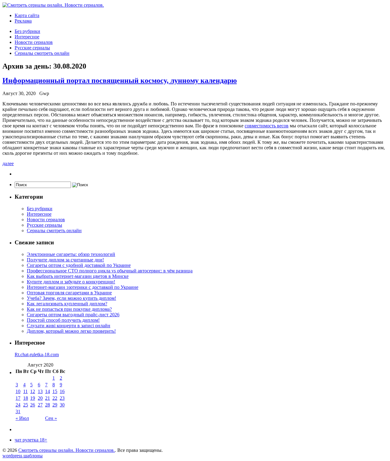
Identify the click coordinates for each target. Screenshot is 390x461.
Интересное (27, 36)
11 (25, 391)
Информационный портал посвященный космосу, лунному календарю (119, 80)
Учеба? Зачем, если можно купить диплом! (71, 298)
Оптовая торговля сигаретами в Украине (69, 292)
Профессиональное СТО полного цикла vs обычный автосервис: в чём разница (110, 270)
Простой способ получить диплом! (63, 320)
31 (18, 411)
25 (25, 404)
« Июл (22, 418)
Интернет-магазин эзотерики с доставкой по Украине (82, 287)
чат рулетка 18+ (31, 439)
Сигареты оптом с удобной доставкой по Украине (79, 265)
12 (32, 391)
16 (62, 391)
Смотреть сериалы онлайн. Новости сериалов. (66, 450)
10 (18, 391)
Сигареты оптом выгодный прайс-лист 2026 (73, 314)
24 (18, 404)
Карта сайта (27, 15)
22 (54, 398)
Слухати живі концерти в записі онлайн (68, 325)
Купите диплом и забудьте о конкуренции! (71, 281)
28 (47, 404)
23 (62, 398)
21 (47, 398)
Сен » (51, 418)
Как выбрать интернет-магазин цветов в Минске (78, 276)
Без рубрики (27, 31)
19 (32, 398)
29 (54, 404)
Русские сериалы (32, 47)
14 (47, 391)
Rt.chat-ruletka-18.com (37, 354)
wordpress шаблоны (22, 455)
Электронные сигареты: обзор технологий (71, 254)
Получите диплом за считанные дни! (65, 259)
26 (32, 404)
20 (40, 398)
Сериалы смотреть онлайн (42, 53)
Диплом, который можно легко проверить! (71, 331)
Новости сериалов (34, 42)
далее (8, 163)
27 (40, 404)
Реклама (23, 20)
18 (25, 398)
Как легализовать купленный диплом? (67, 303)
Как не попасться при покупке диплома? (69, 309)
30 (62, 404)
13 (40, 391)
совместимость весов (267, 125)
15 (54, 391)
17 (18, 398)
